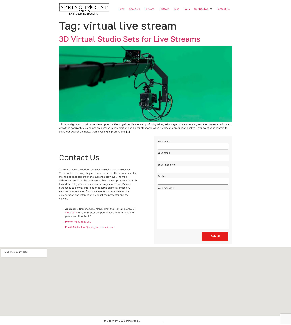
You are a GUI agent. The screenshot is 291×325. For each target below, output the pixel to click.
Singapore (71, 212)
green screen (83, 184)
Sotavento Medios (151, 320)
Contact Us (223, 8)
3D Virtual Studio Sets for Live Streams (129, 38)
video (95, 184)
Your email (164, 153)
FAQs (187, 8)
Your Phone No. (167, 164)
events (101, 191)
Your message (166, 188)
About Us (134, 8)
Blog (176, 8)
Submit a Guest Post (175, 320)
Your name (164, 141)
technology (94, 180)
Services (149, 8)
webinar (107, 169)
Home (120, 8)
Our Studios (201, 8)
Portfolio (164, 8)
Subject (162, 176)
